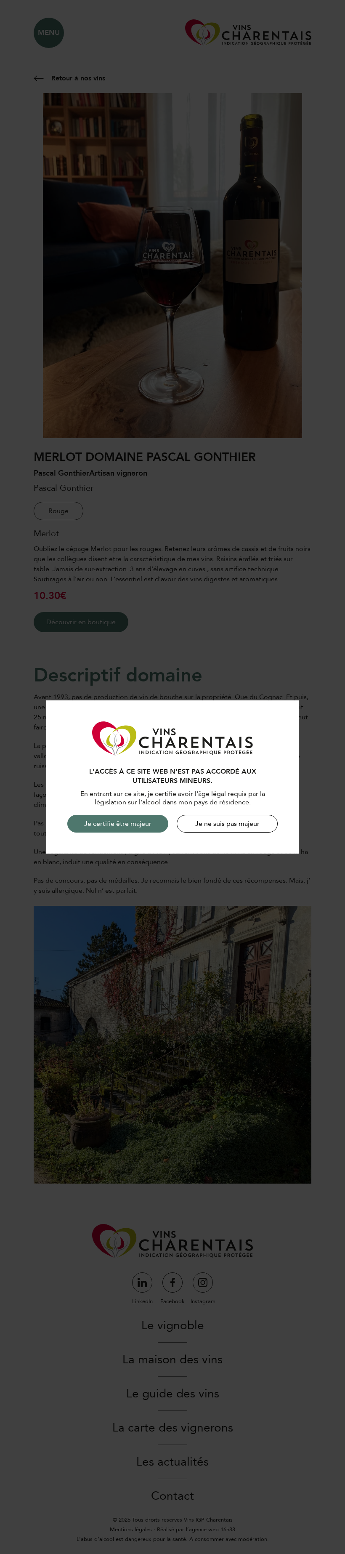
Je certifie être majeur (117, 823)
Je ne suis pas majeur (227, 823)
